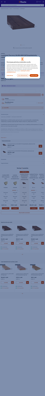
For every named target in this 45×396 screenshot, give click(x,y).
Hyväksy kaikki (34, 75)
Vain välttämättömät (22, 75)
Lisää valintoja (10, 75)
